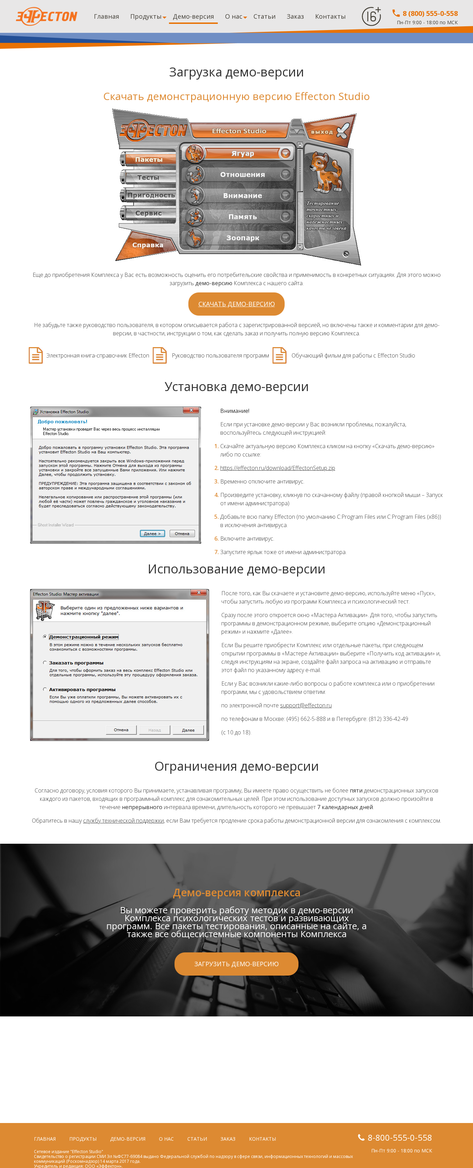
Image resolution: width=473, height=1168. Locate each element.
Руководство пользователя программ (219, 355)
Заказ (295, 16)
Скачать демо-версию (236, 304)
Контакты (330, 16)
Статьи (264, 16)
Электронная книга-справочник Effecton (97, 355)
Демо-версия (193, 16)
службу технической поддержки (123, 820)
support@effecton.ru (306, 705)
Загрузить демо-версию (236, 964)
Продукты (146, 16)
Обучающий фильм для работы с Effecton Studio (352, 355)
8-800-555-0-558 (400, 1137)
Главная (106, 16)
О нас (233, 16)
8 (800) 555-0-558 (429, 13)
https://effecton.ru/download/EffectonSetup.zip (277, 468)
